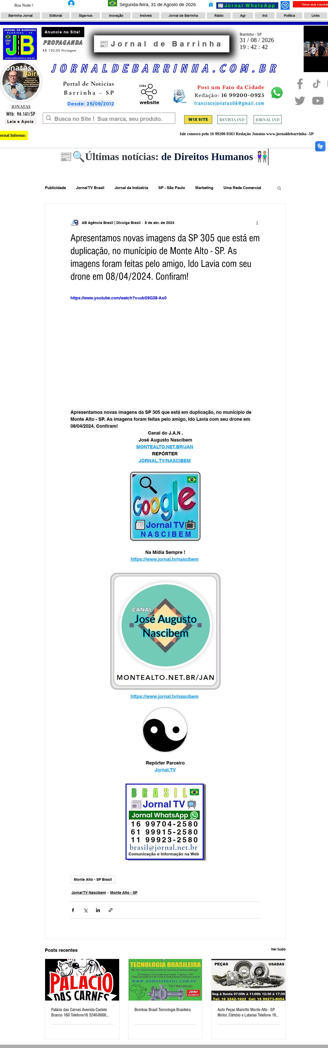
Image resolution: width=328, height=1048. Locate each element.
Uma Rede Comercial (242, 187)
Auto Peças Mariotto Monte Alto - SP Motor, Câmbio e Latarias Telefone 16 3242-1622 (247, 1012)
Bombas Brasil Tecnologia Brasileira (163, 1009)
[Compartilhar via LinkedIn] (98, 910)
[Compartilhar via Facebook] (72, 910)
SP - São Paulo (171, 187)
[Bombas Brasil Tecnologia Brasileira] (165, 980)
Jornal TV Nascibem (88, 892)
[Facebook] (300, 84)
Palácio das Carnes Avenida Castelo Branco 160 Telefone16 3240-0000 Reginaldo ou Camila (79, 1012)
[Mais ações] (257, 223)
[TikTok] (316, 84)
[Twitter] (300, 101)
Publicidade (55, 187)
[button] (211, 4)
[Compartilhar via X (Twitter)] (85, 910)
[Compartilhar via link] (110, 910)
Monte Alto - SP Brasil (93, 879)
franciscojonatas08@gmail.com (229, 103)
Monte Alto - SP (123, 892)
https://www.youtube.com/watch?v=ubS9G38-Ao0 (118, 298)
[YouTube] (318, 101)
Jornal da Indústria (131, 187)
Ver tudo (278, 949)
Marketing (204, 187)
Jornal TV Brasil (90, 187)
